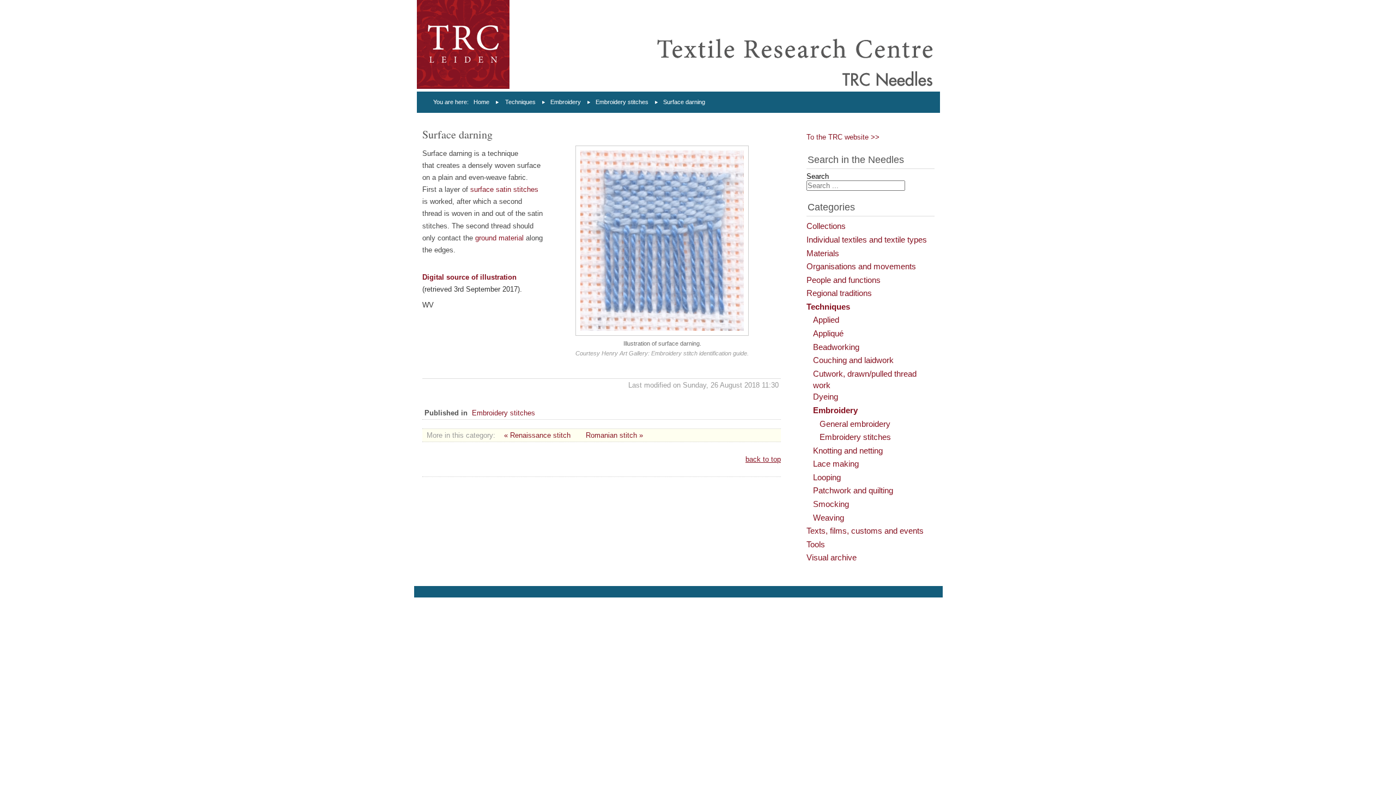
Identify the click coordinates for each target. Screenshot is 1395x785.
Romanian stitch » (614, 435)
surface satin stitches (504, 189)
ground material (499, 238)
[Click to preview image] (662, 333)
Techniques (520, 102)
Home (481, 102)
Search (817, 176)
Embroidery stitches (622, 102)
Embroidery (565, 102)
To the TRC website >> (843, 137)
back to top (763, 459)
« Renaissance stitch (537, 435)
